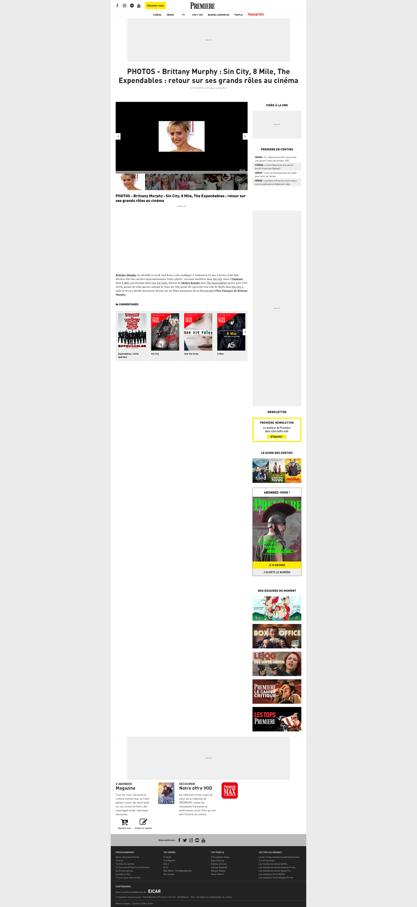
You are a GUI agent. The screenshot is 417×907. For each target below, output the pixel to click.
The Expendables (217, 283)
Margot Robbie (218, 870)
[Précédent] (118, 136)
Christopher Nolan (220, 857)
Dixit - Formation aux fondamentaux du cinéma (211, 897)
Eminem (237, 279)
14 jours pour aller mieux (128, 877)
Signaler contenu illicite (142, 903)
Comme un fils (123, 874)
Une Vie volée (159, 283)
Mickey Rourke (190, 283)
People (238, 14)
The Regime (169, 860)
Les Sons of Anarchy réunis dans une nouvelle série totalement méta (276, 182)
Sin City (217, 279)
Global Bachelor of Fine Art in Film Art (159, 897)
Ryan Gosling (217, 860)
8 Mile (125, 283)
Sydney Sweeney (219, 867)
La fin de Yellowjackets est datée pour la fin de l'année (275, 174)
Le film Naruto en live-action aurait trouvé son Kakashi (274, 167)
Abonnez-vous (155, 5)
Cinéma (157, 14)
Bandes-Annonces (218, 14)
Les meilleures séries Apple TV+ (275, 870)
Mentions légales (123, 903)
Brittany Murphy (126, 275)
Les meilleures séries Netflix (273, 863)
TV (183, 14)
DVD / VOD (197, 14)
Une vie (119, 860)
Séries (170, 14)
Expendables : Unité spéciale (128, 355)
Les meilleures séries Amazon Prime (277, 867)
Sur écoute (168, 874)
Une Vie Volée (191, 353)
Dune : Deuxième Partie (127, 857)
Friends (167, 857)
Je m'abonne (277, 565)
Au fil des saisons (124, 870)
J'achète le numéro (277, 572)
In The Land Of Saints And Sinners (133, 867)
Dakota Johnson (219, 863)
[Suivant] (245, 136)
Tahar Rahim (217, 874)
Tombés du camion (125, 863)
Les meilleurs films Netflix (272, 874)
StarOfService (183, 897)
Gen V (166, 863)
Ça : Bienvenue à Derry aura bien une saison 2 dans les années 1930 (275, 159)
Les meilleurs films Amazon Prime (276, 877)
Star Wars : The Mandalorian (177, 870)
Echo (165, 867)
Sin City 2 (237, 287)
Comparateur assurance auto (128, 897)
